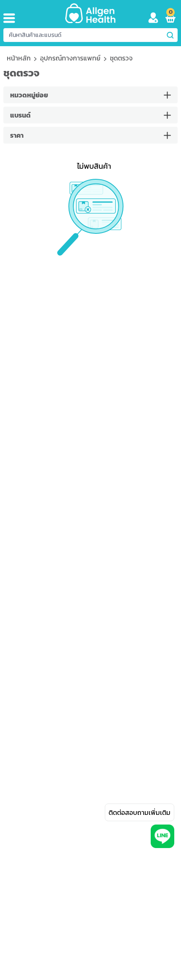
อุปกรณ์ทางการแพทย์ (70, 58)
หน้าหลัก (19, 58)
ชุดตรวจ (121, 58)
